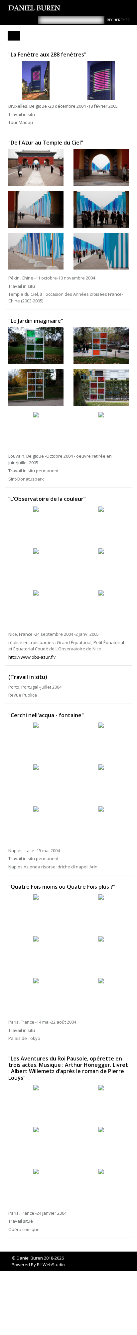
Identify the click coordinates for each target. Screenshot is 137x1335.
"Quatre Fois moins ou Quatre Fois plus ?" (61, 886)
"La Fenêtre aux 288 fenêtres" (47, 54)
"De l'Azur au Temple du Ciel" (45, 142)
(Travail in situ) (27, 677)
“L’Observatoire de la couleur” (46, 498)
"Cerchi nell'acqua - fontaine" (46, 715)
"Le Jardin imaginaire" (35, 320)
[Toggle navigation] (14, 36)
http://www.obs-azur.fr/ (32, 657)
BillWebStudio (51, 1265)
